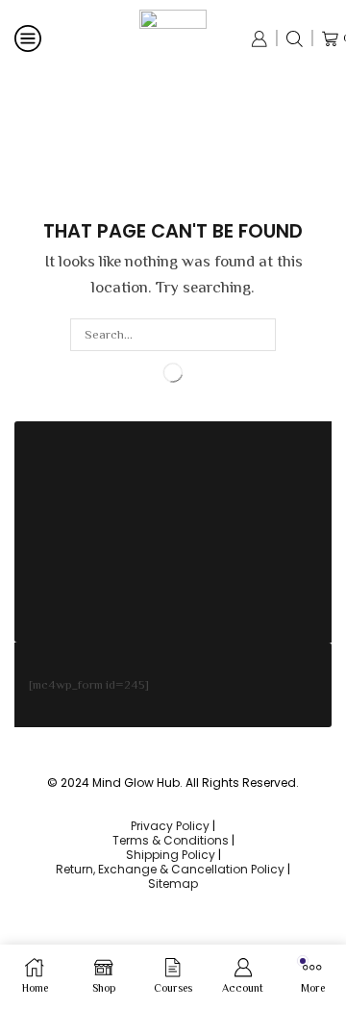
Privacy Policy (170, 826)
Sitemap (173, 883)
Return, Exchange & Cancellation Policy (170, 869)
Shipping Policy (170, 854)
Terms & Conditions (170, 840)
